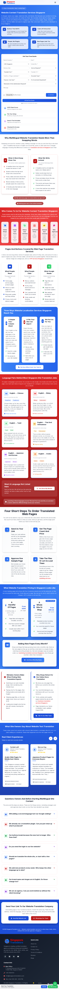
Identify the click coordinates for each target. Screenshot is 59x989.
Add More (51, 94)
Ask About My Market (45, 488)
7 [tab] (33, 792)
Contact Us (34, 946)
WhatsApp (53, 986)
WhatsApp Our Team (41, 918)
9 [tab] (37, 792)
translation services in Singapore (40, 147)
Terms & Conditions (36, 952)
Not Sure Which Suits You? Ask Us (30, 367)
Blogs (32, 958)
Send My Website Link (19, 918)
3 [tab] (24, 792)
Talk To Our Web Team (45, 715)
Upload (44, 986)
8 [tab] (35, 792)
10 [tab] (40, 792)
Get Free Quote (30, 100)
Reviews (33, 955)
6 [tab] (30, 792)
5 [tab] (28, 792)
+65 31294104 (10, 973)
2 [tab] (21, 792)
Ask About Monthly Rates (34, 660)
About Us (33, 944)
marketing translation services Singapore (31, 653)
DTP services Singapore (37, 258)
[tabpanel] (16, 764)
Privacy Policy (35, 949)
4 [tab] (26, 792)
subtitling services (45, 578)
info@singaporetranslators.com (15, 976)
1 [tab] (19, 792)
